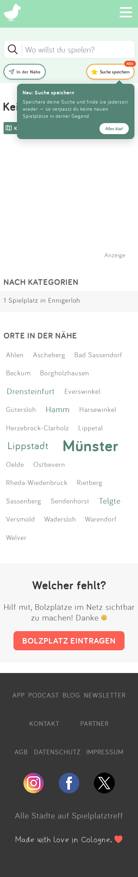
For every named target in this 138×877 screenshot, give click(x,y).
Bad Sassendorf (98, 354)
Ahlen (15, 354)
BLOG (71, 695)
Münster (91, 445)
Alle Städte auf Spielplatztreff (69, 815)
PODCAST (43, 695)
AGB (21, 752)
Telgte (110, 500)
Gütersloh (21, 409)
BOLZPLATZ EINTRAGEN (69, 640)
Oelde (15, 464)
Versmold (20, 518)
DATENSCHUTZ (57, 752)
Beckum (18, 372)
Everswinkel (82, 391)
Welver (16, 537)
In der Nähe (29, 72)
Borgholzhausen (64, 372)
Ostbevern (49, 464)
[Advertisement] (72, 205)
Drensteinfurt (31, 391)
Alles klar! (114, 129)
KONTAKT (44, 723)
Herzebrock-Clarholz (37, 427)
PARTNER (94, 723)
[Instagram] (33, 790)
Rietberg (90, 482)
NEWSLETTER (105, 695)
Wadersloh (60, 518)
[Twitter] (104, 790)
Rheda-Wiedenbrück (37, 482)
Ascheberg (49, 354)
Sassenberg (23, 500)
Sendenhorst (70, 500)
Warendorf (101, 518)
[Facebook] (69, 790)
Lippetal (90, 427)
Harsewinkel (97, 409)
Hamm (58, 409)
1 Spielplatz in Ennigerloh (42, 300)
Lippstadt (27, 445)
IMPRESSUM (104, 752)
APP (18, 695)
